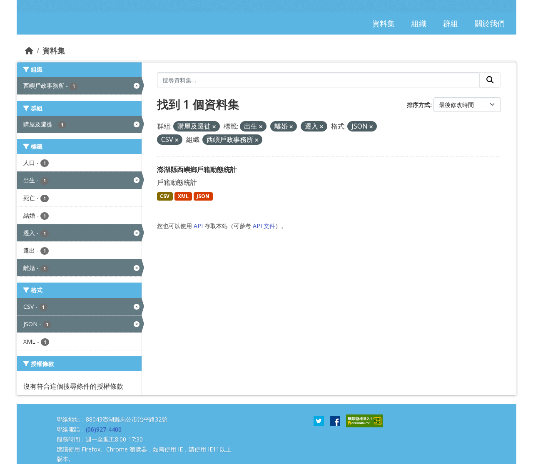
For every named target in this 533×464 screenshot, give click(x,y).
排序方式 (418, 105)
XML (183, 196)
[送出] (490, 79)
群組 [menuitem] (450, 23)
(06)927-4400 (104, 429)
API (198, 226)
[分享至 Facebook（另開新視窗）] (335, 420)
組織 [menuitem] (418, 23)
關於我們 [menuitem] (490, 23)
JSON (203, 196)
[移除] (214, 127)
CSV (164, 196)
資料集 (53, 50)
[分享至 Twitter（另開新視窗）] (318, 420)
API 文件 (264, 226)
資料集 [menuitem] (383, 23)
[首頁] (29, 50)
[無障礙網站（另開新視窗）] (364, 420)
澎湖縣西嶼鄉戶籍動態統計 (197, 169)
